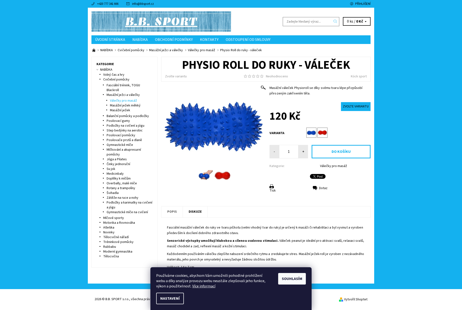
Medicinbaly (115, 173)
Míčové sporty (113, 218)
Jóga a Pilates (117, 159)
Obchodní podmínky (174, 39)
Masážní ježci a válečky (123, 95)
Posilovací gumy (118, 120)
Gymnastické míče (120, 145)
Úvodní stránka (110, 39)
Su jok (111, 169)
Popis (172, 211)
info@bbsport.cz (143, 4)
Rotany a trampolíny (121, 188)
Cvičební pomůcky (116, 79)
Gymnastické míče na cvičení (127, 212)
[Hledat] (335, 21)
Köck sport (359, 76)
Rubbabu (109, 246)
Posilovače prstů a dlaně (124, 140)
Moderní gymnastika (117, 251)
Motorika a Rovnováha (119, 222)
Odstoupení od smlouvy (248, 39)
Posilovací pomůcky (121, 135)
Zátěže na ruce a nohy (122, 197)
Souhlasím (292, 278)
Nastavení (170, 298)
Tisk (273, 190)
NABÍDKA (140, 39)
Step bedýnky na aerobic (125, 130)
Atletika (108, 227)
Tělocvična (111, 256)
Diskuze (195, 211)
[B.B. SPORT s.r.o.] (161, 21)
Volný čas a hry (113, 74)
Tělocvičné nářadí (116, 237)
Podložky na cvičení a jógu (125, 125)
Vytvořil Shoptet (355, 299)
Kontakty (209, 39)
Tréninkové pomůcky (118, 242)
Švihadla (113, 193)
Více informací (203, 286)
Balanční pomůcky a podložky (128, 116)
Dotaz (323, 188)
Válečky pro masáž (333, 166)
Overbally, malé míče (122, 183)
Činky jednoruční (118, 164)
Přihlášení (363, 4)
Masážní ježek (120, 110)
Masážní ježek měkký (125, 105)
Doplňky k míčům (119, 178)
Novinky (109, 232)
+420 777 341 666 (107, 4)
